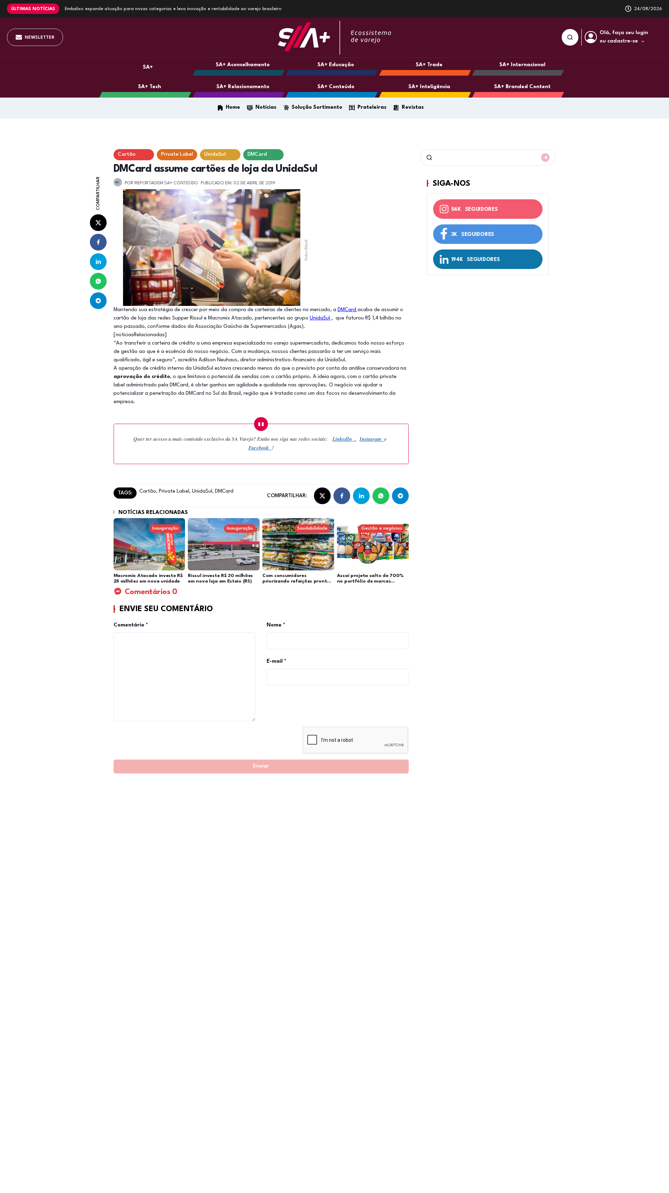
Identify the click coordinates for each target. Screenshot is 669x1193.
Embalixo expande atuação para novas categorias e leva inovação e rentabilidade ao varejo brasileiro (173, 9)
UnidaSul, (202, 491)
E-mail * (276, 661)
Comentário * (131, 625)
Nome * (276, 625)
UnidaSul (320, 318)
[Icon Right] (545, 157)
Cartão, (148, 491)
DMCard (347, 310)
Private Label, (174, 491)
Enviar (261, 766)
